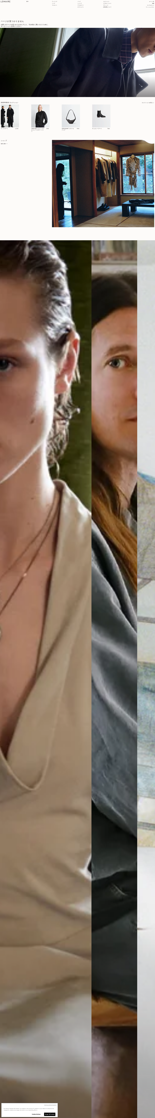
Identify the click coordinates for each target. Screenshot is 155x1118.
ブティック (105, 5)
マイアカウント (150, 5)
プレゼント (54, 5)
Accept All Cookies (49, 1114)
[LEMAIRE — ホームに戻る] (5, 1)
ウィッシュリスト (150, 7)
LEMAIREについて (107, 7)
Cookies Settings (36, 1114)
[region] (29, 1110)
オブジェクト (81, 7)
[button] (151, 1)
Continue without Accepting (50, 1105)
